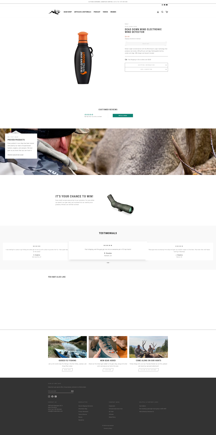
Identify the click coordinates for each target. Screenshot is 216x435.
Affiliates (111, 414)
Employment (112, 406)
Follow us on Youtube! (148, 369)
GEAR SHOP (68, 12)
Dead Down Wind (131, 26)
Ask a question (146, 69)
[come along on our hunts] (148, 347)
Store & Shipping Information (86, 406)
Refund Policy (112, 417)
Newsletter (81, 420)
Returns (80, 417)
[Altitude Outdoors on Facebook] (52, 396)
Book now (67, 369)
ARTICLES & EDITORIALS (82, 12)
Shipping (127, 38)
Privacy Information (83, 411)
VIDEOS (105, 12)
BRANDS (113, 12)
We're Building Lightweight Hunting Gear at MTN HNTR (152, 408)
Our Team (111, 411)
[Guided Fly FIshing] (67, 347)
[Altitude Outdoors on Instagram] (49, 396)
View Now (108, 369)
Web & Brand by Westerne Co (146, 411)
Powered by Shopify (108, 428)
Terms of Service (83, 414)
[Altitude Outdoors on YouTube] (56, 396)
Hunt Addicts (142, 406)
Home (126, 24)
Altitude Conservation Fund (115, 408)
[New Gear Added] (108, 347)
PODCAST (97, 12)
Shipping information (146, 65)
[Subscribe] (72, 391)
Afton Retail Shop (83, 408)
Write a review (123, 115)
